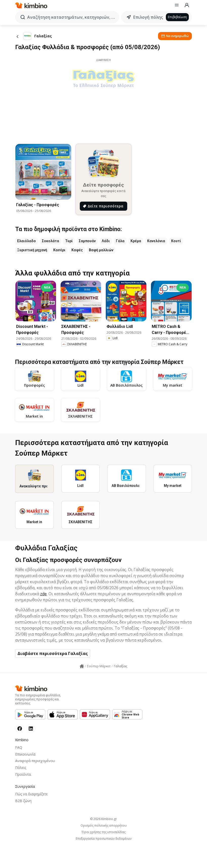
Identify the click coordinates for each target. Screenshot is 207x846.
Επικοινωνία (25, 754)
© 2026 (103, 819)
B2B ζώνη (23, 800)
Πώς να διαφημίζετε (31, 794)
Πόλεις (20, 767)
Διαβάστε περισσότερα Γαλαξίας (52, 653)
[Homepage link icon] (82, 666)
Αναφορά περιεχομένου (35, 760)
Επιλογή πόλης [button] (148, 17)
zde (43, 594)
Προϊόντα (23, 774)
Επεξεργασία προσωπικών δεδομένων (104, 839)
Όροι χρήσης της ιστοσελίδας (103, 832)
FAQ (18, 747)
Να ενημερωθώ (177, 36)
